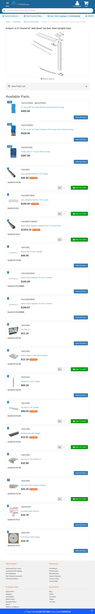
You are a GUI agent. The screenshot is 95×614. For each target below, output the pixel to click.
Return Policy (10, 599)
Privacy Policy (54, 579)
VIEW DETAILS (80, 117)
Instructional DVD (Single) (30, 537)
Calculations (53, 568)
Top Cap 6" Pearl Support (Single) (33, 485)
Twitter (51, 599)
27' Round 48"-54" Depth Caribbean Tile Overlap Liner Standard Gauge (47, 129)
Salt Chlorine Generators (14, 576)
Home (8, 22)
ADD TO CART (80, 188)
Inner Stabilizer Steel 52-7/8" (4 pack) (34, 200)
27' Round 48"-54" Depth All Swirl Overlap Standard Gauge (42, 107)
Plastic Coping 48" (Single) (30, 433)
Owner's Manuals (55, 576)
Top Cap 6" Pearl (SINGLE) (31, 459)
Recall (8, 604)
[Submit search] (4, 10)
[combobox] (47, 10)
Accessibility (53, 581)
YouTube (52, 602)
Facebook (52, 597)
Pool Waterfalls (11, 573)
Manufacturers (54, 573)
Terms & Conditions (12, 607)
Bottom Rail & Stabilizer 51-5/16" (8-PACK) (36, 304)
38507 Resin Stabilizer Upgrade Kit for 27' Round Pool (41, 226)
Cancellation (10, 597)
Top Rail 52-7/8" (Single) (30, 407)
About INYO (10, 591)
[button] (92, 611)
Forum (51, 594)
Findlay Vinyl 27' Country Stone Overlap (35, 152)
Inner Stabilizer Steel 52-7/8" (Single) (34, 174)
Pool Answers (53, 571)
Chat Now (63, 16)
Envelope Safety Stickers (30, 511)
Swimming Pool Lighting (14, 571)
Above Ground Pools (31, 22)
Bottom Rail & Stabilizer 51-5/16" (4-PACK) (36, 277)
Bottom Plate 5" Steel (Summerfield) (34, 355)
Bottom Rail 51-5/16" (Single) (31, 252)
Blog (50, 591)
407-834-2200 (75, 16)
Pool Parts (17, 22)
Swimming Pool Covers (13, 568)
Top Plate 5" (25, 329)
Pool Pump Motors (12, 579)
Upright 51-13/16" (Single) (30, 381)
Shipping (9, 594)
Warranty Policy (11, 602)
